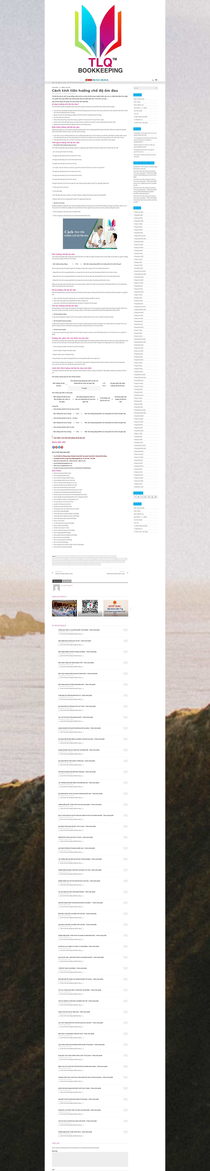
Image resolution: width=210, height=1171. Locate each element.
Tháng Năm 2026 (138, 221)
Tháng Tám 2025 (138, 247)
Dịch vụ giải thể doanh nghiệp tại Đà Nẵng (65, 535)
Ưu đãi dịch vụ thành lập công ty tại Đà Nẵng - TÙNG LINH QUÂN (78, 946)
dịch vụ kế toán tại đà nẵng (88, 559)
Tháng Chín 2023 (138, 315)
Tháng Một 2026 (138, 233)
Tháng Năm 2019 (138, 466)
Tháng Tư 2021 (138, 398)
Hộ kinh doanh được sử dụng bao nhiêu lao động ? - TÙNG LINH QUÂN (80, 903)
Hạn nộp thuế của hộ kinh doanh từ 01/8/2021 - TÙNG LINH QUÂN (78, 1099)
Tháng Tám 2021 (138, 386)
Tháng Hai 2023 (138, 336)
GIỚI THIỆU (137, 102)
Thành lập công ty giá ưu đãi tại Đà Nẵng (65, 518)
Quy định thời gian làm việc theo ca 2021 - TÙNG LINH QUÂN (77, 826)
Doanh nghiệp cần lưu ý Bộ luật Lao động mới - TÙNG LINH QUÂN (78, 750)
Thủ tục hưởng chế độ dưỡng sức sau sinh (65, 482)
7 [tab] (95, 616)
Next (131, 608)
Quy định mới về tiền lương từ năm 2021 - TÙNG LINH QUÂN (76, 761)
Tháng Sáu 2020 (138, 427)
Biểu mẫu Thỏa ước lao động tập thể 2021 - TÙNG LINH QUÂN (77, 913)
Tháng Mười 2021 (138, 380)
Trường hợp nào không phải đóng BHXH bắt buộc (67, 492)
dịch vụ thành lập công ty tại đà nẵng (106, 559)
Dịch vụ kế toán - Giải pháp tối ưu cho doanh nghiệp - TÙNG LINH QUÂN (81, 957)
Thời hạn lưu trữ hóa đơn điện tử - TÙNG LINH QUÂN (75, 695)
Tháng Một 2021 (138, 407)
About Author (57, 581)
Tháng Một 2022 (138, 371)
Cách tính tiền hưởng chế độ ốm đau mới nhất (104, 556)
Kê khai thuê (88, 561)
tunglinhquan (72, 93)
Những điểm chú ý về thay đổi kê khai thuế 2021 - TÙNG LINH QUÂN (79, 881)
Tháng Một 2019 (138, 475)
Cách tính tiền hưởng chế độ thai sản (73, 438)
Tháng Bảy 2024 (138, 286)
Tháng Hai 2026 (138, 230)
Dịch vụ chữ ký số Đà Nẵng (61, 525)
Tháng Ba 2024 (138, 297)
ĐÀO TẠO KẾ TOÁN (139, 99)
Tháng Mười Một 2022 (140, 342)
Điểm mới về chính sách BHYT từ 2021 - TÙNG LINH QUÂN (75, 837)
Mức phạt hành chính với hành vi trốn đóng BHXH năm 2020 (70, 494)
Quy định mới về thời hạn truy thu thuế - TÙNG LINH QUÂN (77, 706)
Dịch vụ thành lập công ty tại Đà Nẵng (64, 530)
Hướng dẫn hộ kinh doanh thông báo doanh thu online (144, 151)
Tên (53, 1169)
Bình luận (54, 1151)
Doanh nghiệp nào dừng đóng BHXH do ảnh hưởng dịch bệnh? (71, 497)
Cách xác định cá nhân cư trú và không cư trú (66, 499)
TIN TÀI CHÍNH (138, 111)
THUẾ (57, 452)
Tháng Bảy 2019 (138, 460)
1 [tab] (83, 616)
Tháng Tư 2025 (138, 259)
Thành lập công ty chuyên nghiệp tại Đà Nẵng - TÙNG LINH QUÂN (79, 630)
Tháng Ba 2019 (138, 469)
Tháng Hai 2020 (138, 439)
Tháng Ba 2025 (138, 262)
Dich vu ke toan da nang (74, 559)
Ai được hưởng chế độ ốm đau (63, 556)
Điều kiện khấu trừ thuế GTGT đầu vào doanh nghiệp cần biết (144, 146)
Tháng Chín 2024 (138, 280)
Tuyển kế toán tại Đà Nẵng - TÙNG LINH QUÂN (72, 968)
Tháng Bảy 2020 (138, 425)
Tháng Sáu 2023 (138, 324)
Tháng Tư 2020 (138, 433)
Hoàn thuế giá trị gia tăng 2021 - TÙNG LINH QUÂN (74, 1012)
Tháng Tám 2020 (138, 422)
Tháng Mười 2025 (138, 241)
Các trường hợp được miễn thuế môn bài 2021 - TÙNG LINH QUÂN (78, 782)
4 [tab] (89, 616)
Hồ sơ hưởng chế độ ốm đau (61, 475)
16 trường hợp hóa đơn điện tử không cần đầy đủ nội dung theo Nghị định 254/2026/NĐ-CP (145, 140)
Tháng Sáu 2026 (138, 218)
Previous (49, 608)
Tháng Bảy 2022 (138, 354)
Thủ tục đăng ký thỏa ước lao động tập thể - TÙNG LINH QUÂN (78, 1001)
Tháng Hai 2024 (138, 300)
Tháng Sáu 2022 (138, 357)
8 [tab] (97, 616)
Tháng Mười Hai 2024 (140, 271)
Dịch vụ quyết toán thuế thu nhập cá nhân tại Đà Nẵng (69, 544)
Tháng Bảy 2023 (138, 321)
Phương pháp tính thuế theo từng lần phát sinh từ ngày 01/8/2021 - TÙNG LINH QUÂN (85, 1077)
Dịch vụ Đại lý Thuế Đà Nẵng (59, 559)
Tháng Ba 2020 (138, 436)
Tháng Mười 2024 (138, 277)
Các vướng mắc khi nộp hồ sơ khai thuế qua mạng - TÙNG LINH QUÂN (80, 859)
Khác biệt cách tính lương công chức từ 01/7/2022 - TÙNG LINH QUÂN (80, 1055)
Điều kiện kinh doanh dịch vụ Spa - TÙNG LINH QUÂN (74, 641)
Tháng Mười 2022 (138, 345)
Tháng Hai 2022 (138, 368)
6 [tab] (93, 616)
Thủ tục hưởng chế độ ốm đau (77, 564)
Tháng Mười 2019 (138, 451)
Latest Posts (67, 581)
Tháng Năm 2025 (138, 256)
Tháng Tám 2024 (138, 283)
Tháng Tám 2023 (138, 318)
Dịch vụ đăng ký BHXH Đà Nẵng (62, 532)
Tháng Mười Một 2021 (140, 377)
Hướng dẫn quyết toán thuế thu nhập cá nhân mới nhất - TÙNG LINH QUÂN (82, 935)
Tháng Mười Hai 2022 (140, 339)
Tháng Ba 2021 (138, 401)
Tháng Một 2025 (138, 268)
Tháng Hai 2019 (138, 472)
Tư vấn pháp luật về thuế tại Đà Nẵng (64, 523)
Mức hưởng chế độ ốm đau (99, 561)
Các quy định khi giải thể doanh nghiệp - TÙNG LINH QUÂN (76, 892)
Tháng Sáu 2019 (138, 463)
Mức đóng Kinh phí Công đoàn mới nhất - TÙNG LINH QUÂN (76, 684)
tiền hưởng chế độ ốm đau (93, 564)
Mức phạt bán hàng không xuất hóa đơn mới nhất (145, 155)
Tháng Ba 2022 (138, 365)
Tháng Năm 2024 (138, 292)
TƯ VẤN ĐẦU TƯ (138, 119)
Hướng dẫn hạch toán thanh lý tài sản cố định (66, 509)
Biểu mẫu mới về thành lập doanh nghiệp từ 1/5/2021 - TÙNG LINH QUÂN (80, 979)
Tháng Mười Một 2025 (140, 238)
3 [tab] (87, 616)
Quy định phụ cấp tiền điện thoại (63, 506)
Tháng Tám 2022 (138, 351)
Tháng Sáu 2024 (138, 289)
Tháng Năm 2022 (138, 360)
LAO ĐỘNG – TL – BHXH (140, 108)
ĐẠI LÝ (54, 452)
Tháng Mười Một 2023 (140, 309)
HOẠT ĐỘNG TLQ (139, 105)
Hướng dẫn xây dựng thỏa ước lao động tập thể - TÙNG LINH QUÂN (79, 870)
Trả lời (125, 630)
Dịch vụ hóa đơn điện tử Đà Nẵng (63, 540)
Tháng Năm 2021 (138, 395)
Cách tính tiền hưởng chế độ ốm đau (82, 556)
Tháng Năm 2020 (138, 430)
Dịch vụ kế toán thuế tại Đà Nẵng (63, 547)
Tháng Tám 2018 (138, 481)
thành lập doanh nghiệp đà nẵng (116, 561)
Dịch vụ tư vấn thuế (59, 521)
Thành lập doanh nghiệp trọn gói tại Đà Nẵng (66, 516)
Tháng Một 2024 (138, 303)
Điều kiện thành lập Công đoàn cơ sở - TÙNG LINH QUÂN (76, 662)
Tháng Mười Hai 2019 (140, 445)
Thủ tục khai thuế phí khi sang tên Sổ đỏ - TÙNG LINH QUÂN (77, 1121)
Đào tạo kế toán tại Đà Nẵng (61, 537)
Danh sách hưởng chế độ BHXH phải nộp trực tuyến (68, 490)
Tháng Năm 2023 (138, 327)
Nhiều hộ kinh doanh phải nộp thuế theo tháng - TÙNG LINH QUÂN (79, 1088)
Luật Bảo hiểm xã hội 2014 (73, 106)
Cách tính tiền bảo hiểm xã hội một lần (64, 487)
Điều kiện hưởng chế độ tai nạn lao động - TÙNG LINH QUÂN (77, 652)
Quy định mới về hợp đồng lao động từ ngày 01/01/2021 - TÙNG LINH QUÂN (81, 739)
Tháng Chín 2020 (138, 419)
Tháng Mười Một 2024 (140, 274)
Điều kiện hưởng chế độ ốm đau (62, 473)
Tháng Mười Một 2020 (140, 413)
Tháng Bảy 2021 (138, 389)
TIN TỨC (68, 87)
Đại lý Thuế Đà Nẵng (122, 559)
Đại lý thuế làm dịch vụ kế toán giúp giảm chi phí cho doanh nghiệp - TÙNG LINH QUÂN (85, 815)
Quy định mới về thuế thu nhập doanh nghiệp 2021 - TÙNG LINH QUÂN (80, 793)
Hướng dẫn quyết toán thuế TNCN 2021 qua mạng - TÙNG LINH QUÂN (79, 804)
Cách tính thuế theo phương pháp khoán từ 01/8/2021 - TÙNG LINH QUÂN (81, 1044)
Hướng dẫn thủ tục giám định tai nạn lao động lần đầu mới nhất (145, 134)
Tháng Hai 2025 (138, 265)
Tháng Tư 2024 (138, 295)
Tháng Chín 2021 (138, 383)
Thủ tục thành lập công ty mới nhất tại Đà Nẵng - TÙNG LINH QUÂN (79, 990)
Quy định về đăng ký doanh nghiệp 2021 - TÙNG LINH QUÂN (76, 848)
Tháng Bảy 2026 (138, 215)
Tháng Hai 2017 (138, 484)
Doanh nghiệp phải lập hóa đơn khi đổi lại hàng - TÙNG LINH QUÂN (79, 728)
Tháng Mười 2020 (138, 416)
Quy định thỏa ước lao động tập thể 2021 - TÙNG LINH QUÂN (77, 924)
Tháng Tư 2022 (138, 362)
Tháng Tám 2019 (138, 457)
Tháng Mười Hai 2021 (140, 374)
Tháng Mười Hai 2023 (140, 306)
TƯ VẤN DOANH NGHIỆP (140, 116)
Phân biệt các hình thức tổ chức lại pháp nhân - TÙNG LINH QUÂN (79, 1110)
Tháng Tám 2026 (138, 212)
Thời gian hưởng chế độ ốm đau (61, 564)
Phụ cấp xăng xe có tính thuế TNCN (63, 501)
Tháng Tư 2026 (138, 224)
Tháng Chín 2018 (138, 478)
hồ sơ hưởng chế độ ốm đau (111, 292)
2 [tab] (85, 616)
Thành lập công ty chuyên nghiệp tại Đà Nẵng (66, 513)
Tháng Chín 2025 (138, 244)
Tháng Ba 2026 (138, 227)
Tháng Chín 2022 (138, 348)
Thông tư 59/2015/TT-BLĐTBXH (100, 370)
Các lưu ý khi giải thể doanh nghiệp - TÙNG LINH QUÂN (75, 717)
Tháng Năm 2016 (138, 487)
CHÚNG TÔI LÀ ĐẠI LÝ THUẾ (61, 528)
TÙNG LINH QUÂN (64, 452)
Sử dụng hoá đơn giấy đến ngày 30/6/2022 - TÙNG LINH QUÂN (77, 772)
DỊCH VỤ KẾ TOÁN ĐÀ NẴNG (61, 511)
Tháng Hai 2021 (138, 404)
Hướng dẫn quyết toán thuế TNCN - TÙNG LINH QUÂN (75, 1132)
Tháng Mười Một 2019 (140, 448)
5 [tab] (91, 616)
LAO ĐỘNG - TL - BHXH (58, 87)
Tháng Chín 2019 (138, 454)
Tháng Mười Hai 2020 (140, 410)
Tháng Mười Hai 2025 (140, 235)
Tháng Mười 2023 (138, 312)
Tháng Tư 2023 (138, 330)
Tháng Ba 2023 (138, 333)
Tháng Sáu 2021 (138, 392)
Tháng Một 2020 (138, 442)
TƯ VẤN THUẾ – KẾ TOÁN (141, 122)
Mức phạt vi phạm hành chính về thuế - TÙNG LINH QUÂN (76, 1033)
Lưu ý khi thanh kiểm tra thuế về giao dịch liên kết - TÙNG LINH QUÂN (80, 1023)
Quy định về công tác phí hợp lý (62, 504)
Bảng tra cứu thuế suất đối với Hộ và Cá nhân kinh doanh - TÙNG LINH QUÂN (82, 1066)
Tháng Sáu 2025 (138, 253)
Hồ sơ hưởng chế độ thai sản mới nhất (64, 480)
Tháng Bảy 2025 (138, 250)
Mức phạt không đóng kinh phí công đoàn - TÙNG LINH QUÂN (77, 673)
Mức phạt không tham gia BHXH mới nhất (65, 485)
